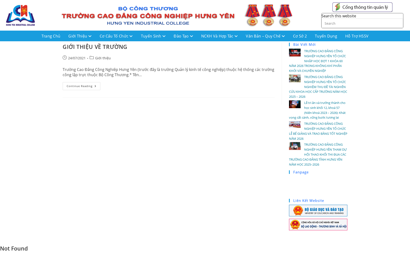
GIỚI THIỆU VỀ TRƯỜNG (95, 47)
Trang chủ (51, 36)
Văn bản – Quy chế (263, 36)
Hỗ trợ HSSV (356, 36)
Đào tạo (182, 36)
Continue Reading (83, 85)
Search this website (338, 16)
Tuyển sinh (151, 36)
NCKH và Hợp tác (217, 36)
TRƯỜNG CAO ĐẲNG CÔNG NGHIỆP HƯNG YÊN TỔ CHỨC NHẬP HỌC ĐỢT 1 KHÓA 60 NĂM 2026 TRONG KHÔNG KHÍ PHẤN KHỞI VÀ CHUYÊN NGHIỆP (317, 61)
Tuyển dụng (326, 36)
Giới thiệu (78, 36)
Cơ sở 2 (300, 36)
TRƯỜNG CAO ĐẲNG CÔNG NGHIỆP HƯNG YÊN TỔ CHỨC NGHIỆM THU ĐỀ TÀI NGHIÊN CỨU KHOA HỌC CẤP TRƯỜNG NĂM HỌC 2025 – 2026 (318, 87)
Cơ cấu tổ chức (115, 36)
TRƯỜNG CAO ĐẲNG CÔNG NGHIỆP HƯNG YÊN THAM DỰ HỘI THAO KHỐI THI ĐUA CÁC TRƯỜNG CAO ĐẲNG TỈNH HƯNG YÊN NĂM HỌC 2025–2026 (318, 154)
